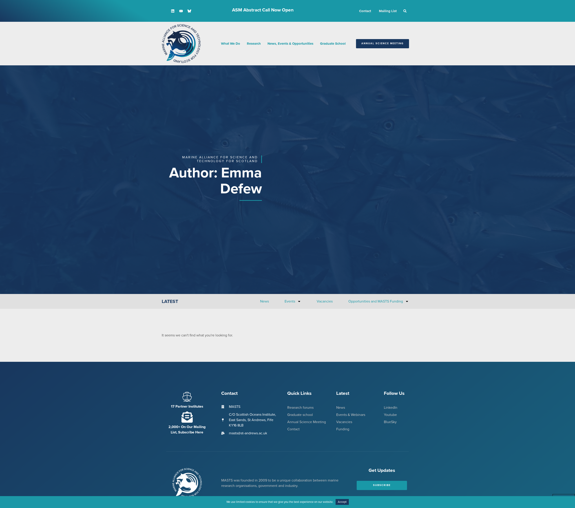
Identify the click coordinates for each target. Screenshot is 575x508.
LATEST (170, 301)
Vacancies (325, 301)
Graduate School (333, 44)
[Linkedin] (172, 11)
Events (290, 301)
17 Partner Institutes (187, 406)
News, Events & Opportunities (290, 44)
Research (254, 44)
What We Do (230, 44)
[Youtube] (181, 11)
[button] (405, 11)
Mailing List (388, 11)
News (264, 301)
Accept (342, 502)
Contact (365, 11)
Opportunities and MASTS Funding (375, 301)
